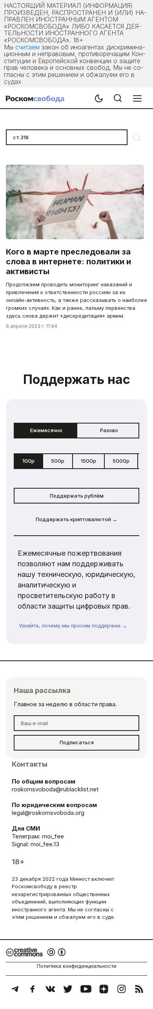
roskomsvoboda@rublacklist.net (55, 789)
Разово (109, 430)
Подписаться (77, 742)
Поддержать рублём (77, 496)
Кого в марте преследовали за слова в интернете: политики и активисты (68, 261)
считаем (27, 47)
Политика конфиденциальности (77, 966)
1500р (88, 461)
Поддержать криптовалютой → (76, 519)
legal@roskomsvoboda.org (48, 812)
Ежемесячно (46, 430)
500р (57, 461)
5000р (121, 461)
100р (28, 461)
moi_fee (53, 836)
